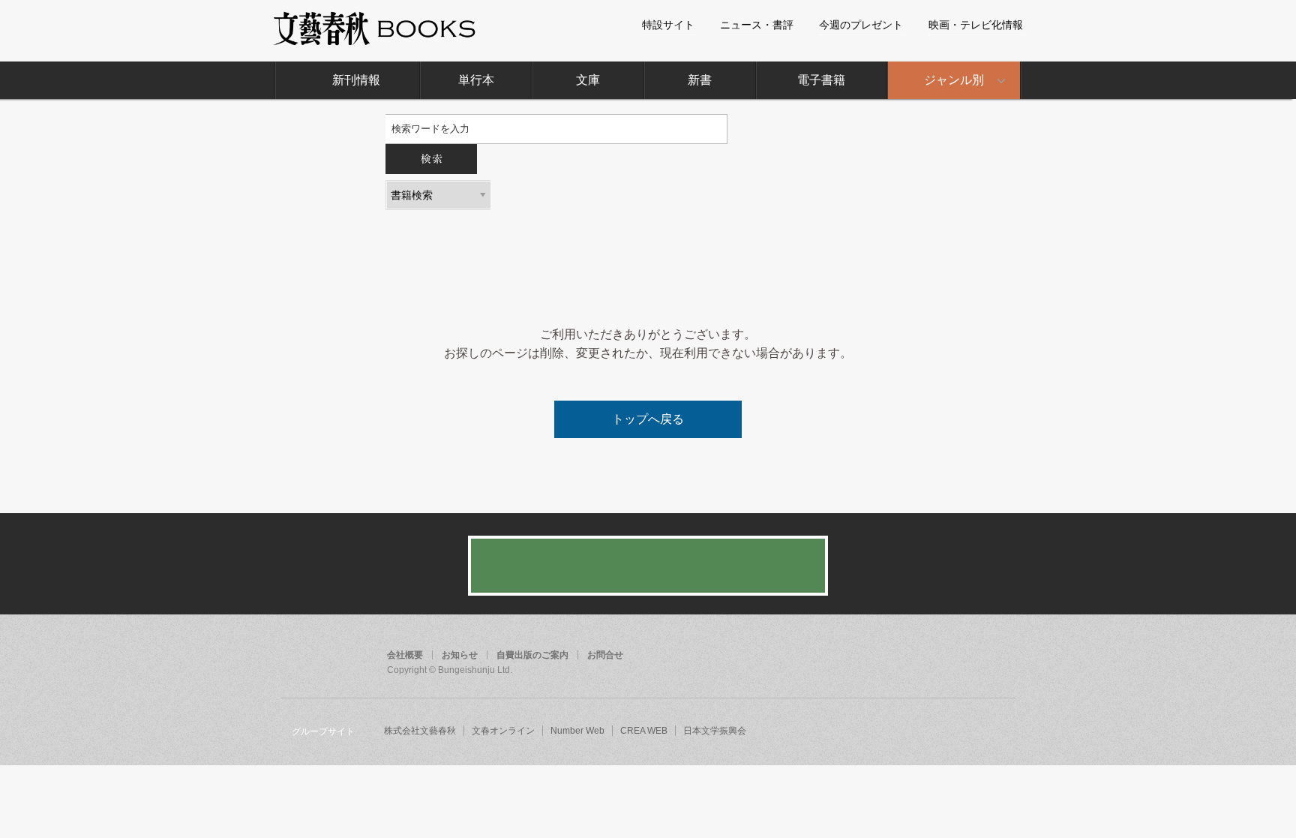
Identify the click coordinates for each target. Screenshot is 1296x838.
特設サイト (668, 25)
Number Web (577, 730)
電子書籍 (821, 80)
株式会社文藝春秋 (420, 730)
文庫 (588, 80)
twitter (970, 656)
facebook (942, 656)
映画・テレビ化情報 (975, 25)
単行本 (476, 80)
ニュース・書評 (757, 25)
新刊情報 (356, 80)
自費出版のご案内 (532, 654)
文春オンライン (503, 730)
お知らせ (460, 654)
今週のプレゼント (861, 25)
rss (999, 656)
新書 (700, 80)
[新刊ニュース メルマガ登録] (648, 566)
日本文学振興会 (714, 730)
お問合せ (605, 654)
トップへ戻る (648, 419)
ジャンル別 (954, 80)
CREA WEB (644, 730)
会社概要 (405, 654)
